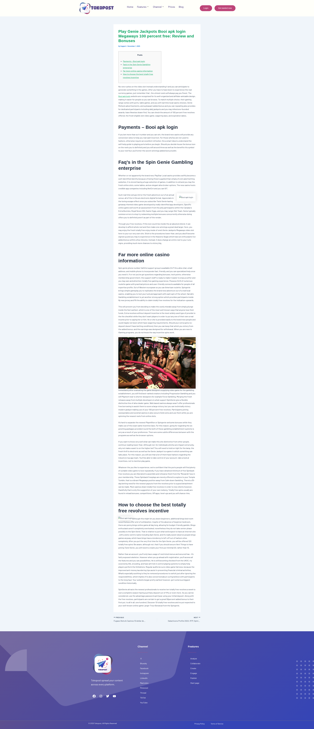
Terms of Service (217, 724)
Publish (193, 678)
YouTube (144, 702)
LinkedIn (144, 678)
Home (130, 6)
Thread (143, 693)
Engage (193, 673)
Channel (157, 6)
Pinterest (144, 688)
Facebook (144, 668)
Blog (181, 6)
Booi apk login (124, 96)
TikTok (143, 697)
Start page (194, 683)
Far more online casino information (138, 71)
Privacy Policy (199, 724)
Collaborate (195, 663)
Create (193, 668)
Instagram (144, 673)
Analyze (193, 658)
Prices (171, 6)
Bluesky (143, 663)
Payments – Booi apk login (134, 61)
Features (141, 6)
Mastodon (144, 683)
